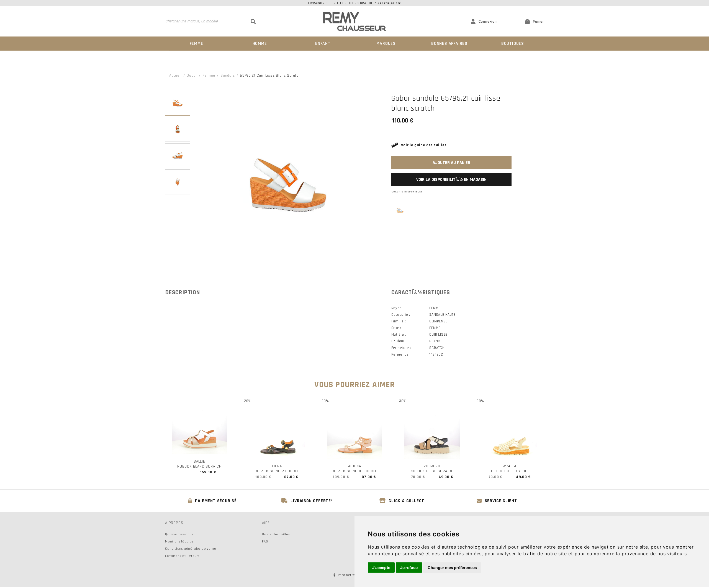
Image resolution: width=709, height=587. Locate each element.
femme (208, 75)
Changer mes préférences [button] (452, 567)
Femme (196, 43)
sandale (227, 75)
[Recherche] (253, 21)
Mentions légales (179, 541)
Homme (260, 43)
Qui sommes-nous (179, 534)
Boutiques (512, 43)
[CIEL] (400, 210)
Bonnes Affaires (449, 43)
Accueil (175, 75)
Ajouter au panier (451, 163)
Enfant (323, 43)
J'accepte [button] (381, 567)
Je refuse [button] (409, 567)
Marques (386, 43)
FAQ (265, 541)
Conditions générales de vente (190, 549)
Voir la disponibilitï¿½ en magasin (451, 179)
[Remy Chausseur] (354, 21)
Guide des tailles (276, 534)
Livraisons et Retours (182, 556)
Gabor (192, 75)
